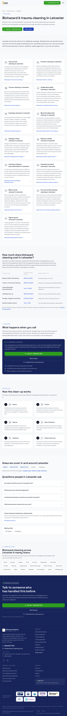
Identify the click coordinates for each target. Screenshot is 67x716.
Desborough (43, 562)
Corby (27, 562)
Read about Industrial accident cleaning (47, 182)
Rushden (23, 569)
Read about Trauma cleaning (11, 105)
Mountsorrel (59, 566)
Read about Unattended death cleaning (46, 105)
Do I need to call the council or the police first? (18, 483)
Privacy (38, 711)
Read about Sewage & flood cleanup (13, 156)
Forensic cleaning (40, 634)
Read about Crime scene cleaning (13, 79)
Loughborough (26, 470)
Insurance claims (6, 681)
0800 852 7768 (9, 646)
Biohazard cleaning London (9, 671)
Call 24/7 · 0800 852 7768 (13, 29)
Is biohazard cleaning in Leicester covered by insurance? (22, 497)
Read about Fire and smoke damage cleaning (48, 210)
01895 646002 (7, 656)
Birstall (5, 562)
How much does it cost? (9, 678)
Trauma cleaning (39, 637)
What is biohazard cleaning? (10, 676)
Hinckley (34, 470)
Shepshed (31, 569)
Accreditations (39, 671)
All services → (39, 652)
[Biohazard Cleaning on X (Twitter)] (7, 660)
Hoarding (37, 644)
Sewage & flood (39, 647)
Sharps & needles (40, 650)
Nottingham (18, 531)
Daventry (34, 562)
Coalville (20, 562)
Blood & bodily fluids (40, 642)
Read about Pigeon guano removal (13, 237)
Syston (50, 569)
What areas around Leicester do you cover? (18, 504)
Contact (37, 676)
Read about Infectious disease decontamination (12, 181)
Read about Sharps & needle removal (46, 156)
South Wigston (41, 569)
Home (3, 11)
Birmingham (9, 531)
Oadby (39, 470)
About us (37, 668)
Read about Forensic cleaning (44, 79)
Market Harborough (35, 566)
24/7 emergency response (9, 673)
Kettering (44, 470)
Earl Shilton (53, 562)
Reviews (37, 673)
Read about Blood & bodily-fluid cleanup (47, 131)
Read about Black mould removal (13, 210)
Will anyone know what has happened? (16, 490)
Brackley (12, 562)
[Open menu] (63, 2)
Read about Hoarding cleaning (12, 131)
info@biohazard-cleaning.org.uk (34, 362)
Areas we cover (11, 11)
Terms (43, 711)
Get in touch (28, 29)
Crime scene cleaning (41, 632)
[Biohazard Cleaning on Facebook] (3, 660)
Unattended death (40, 639)
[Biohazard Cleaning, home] (5, 2)
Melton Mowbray (48, 566)
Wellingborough (59, 569)
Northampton (7, 569)
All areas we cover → (10, 520)
